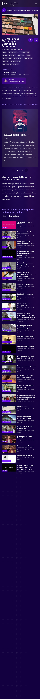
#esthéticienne (24, 52)
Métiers (4, 216)
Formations (14, 216)
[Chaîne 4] (22, 170)
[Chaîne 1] (17, 170)
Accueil (10, 10)
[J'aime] (36, 40)
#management (15, 61)
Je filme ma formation (23, 10)
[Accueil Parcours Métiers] (10, 4)
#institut (21, 55)
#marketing (28, 58)
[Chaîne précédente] (13, 170)
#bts (4, 52)
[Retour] (4, 10)
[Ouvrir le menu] (36, 3)
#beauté (5, 61)
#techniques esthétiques (10, 64)
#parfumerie (18, 58)
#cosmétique (7, 58)
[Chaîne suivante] (26, 170)
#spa (28, 55)
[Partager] (30, 40)
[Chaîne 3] (20, 170)
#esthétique (13, 52)
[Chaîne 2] (19, 170)
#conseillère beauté (9, 55)
